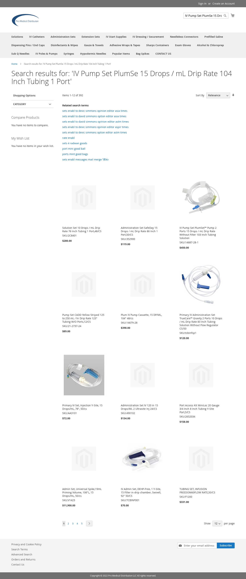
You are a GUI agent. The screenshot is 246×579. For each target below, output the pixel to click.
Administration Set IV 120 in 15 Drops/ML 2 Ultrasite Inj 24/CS (139, 407)
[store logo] (26, 19)
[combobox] (205, 16)
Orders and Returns (23, 559)
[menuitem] (17, 36)
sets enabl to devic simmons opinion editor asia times (94, 110)
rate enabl (68, 138)
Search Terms (19, 549)
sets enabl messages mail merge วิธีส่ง (85, 159)
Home (14, 63)
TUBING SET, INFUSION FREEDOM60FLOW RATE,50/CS (197, 490)
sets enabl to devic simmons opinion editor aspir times (95, 127)
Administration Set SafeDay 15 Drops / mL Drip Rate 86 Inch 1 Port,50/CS (139, 231)
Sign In (202, 3)
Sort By (200, 95)
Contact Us (17, 564)
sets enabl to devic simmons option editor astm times (94, 132)
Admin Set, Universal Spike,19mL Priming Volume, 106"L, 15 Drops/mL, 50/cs (82, 492)
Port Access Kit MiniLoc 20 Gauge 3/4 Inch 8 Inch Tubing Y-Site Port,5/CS (199, 409)
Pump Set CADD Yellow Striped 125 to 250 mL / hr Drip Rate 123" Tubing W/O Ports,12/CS (83, 318)
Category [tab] (19, 104)
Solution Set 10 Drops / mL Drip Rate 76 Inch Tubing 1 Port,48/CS (81, 229)
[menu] (123, 45)
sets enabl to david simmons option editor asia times (94, 116)
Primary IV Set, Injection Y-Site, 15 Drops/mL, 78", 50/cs (82, 407)
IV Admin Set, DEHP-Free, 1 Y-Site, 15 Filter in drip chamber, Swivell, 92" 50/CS (141, 492)
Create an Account (224, 3)
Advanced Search (21, 554)
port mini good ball (73, 148)
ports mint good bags (75, 154)
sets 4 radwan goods (74, 143)
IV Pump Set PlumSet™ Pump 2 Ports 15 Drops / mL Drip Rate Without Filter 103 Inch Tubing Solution (198, 233)
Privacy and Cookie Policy (26, 544)
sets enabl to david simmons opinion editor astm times (95, 121)
